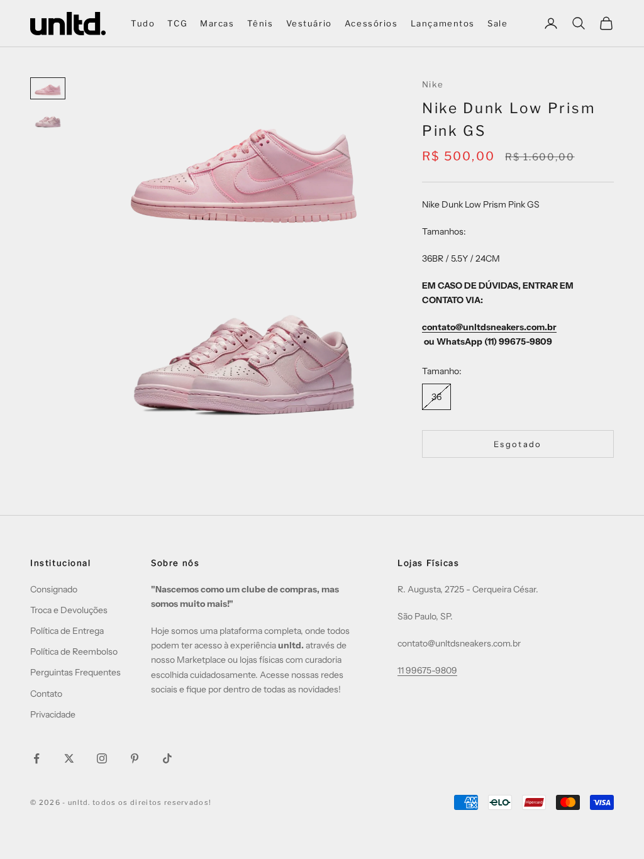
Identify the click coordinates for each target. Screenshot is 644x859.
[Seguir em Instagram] (102, 758)
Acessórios (371, 23)
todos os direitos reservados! (151, 802)
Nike (432, 84)
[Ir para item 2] (47, 120)
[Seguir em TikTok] (167, 758)
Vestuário (309, 23)
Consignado (53, 589)
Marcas (217, 23)
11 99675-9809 (427, 670)
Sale (497, 23)
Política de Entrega (67, 630)
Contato (46, 693)
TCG (177, 23)
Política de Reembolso (74, 651)
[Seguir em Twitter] (69, 758)
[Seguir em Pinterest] (134, 758)
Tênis (260, 23)
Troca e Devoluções (69, 610)
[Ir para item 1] (47, 88)
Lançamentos (443, 23)
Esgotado (518, 444)
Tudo (143, 23)
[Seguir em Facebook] (36, 758)
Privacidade (52, 714)
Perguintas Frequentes (75, 672)
